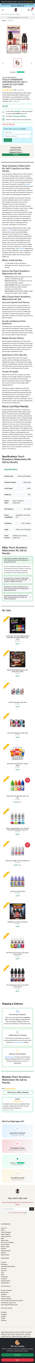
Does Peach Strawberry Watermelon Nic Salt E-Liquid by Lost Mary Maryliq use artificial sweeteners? (16, 597)
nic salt (8, 230)
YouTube (3, 1316)
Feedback (4, 1294)
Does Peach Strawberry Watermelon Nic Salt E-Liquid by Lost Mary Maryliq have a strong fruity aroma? (16, 560)
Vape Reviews (5, 1283)
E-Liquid (3, 1262)
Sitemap (3, 1252)
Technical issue (5, 1296)
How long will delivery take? (9, 1304)
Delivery (3, 1248)
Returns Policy (5, 1246)
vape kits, (28, 184)
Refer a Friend (5, 1255)
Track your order (18, 1042)
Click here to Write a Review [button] (18, 1092)
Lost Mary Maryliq (10, 77)
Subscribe (8, 140)
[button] (3, 10)
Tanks (2, 1274)
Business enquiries (6, 1290)
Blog (2, 1238)
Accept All (17, 1355)
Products (4, 20)
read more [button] (16, 101)
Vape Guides (4, 1240)
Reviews (16, 154)
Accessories (4, 1276)
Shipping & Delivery (15, 152)
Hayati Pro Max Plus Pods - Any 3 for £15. (17, 1)
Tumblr (3, 1318)
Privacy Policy (11, 1212)
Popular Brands (5, 1280)
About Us (4, 1228)
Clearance (4, 1278)
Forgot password (6, 1236)
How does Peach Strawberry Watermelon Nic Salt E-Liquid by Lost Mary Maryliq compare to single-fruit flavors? (16, 580)
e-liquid (21, 248)
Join (31, 1209)
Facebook (4, 1312)
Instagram (4, 1314)
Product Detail (16, 147)
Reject (17, 1360)
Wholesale (4, 1264)
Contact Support (6, 1232)
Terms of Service (20, 1212)
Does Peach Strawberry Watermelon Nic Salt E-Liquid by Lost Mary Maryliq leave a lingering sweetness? (16, 588)
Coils (2, 1272)
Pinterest (3, 1320)
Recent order (5, 1292)
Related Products (16, 150)
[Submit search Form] (33, 14)
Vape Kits (4, 1270)
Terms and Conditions (7, 1242)
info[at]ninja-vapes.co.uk (8, 1302)
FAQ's (3, 1230)
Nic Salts (10, 20)
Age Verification (9, 1057)
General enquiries (6, 1298)
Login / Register (5, 1234)
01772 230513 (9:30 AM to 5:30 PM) (12, 1300)
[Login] (28, 10)
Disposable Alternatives (8, 1266)
